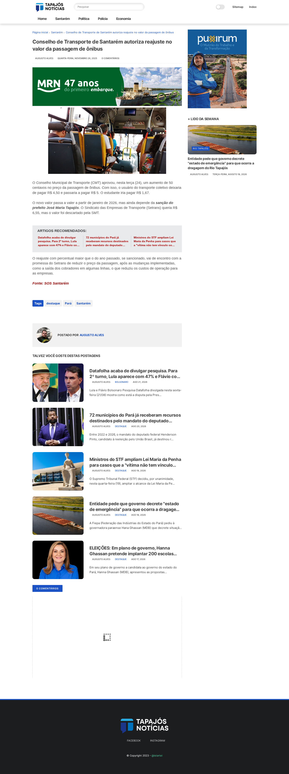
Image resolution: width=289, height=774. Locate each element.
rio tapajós (200, 148)
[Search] (141, 7)
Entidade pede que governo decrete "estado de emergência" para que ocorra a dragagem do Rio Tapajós (134, 506)
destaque (53, 303)
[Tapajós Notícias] (50, 11)
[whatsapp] (51, 314)
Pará (68, 303)
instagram (157, 740)
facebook (134, 740)
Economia (123, 19)
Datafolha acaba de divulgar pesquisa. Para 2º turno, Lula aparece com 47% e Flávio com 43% (58, 241)
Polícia (102, 19)
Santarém (62, 19)
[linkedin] (67, 314)
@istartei (157, 755)
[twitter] (43, 314)
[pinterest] (59, 314)
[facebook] (35, 314)
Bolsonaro (121, 382)
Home (42, 19)
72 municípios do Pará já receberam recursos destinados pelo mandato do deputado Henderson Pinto (107, 241)
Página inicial (40, 32)
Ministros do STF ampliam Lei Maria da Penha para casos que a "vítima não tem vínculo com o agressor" (155, 241)
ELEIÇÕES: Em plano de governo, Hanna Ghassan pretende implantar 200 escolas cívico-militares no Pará (131, 550)
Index (253, 6)
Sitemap (237, 6)
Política (83, 19)
